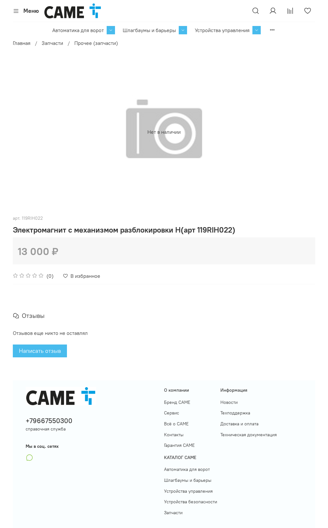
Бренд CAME (177, 402)
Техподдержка (235, 413)
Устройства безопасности (190, 502)
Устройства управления (222, 30)
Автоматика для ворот (78, 30)
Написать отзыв (40, 350)
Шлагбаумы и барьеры (149, 30)
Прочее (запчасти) (96, 43)
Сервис (171, 413)
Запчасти (52, 43)
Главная (21, 43)
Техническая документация (248, 435)
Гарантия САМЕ (179, 445)
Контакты (174, 435)
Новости (229, 402)
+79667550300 (49, 420)
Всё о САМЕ (176, 424)
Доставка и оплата (239, 424)
